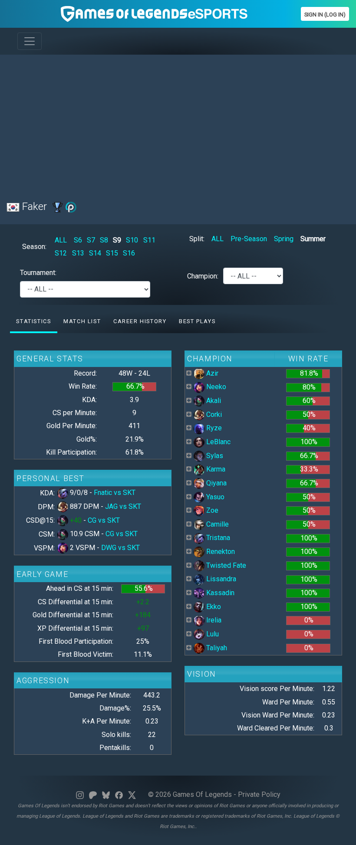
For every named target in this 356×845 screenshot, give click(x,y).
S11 (149, 240)
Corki (213, 414)
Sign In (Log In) (325, 14)
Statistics (33, 321)
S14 (95, 253)
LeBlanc (217, 442)
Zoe (211, 510)
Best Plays (197, 321)
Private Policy (259, 794)
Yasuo (214, 497)
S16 (129, 253)
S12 (61, 253)
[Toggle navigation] (29, 41)
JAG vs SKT (123, 506)
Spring (283, 239)
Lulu (211, 634)
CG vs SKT (104, 520)
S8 (104, 240)
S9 (117, 240)
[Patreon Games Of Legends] (93, 794)
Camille (216, 524)
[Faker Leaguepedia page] (57, 206)
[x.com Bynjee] (132, 794)
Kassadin (219, 593)
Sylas (213, 456)
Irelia (212, 620)
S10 (132, 240)
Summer (313, 239)
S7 (91, 240)
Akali (212, 400)
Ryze (213, 428)
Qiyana (215, 483)
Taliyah (215, 648)
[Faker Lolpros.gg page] (71, 206)
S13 (78, 253)
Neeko (215, 387)
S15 (112, 253)
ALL (61, 240)
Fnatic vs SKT (114, 492)
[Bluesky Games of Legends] (106, 794)
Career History (139, 321)
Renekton (219, 551)
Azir (211, 373)
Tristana (217, 538)
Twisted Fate (225, 565)
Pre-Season (249, 239)
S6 (78, 240)
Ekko (212, 607)
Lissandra (220, 579)
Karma (214, 469)
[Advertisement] (178, 122)
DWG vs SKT (120, 548)
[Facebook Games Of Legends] (119, 794)
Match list (82, 321)
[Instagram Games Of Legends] (80, 794)
